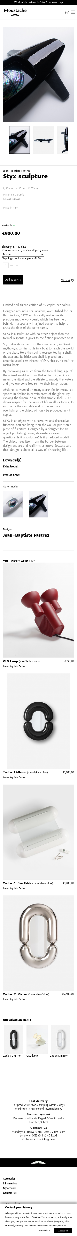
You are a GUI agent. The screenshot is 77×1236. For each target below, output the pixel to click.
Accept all (63, 1230)
